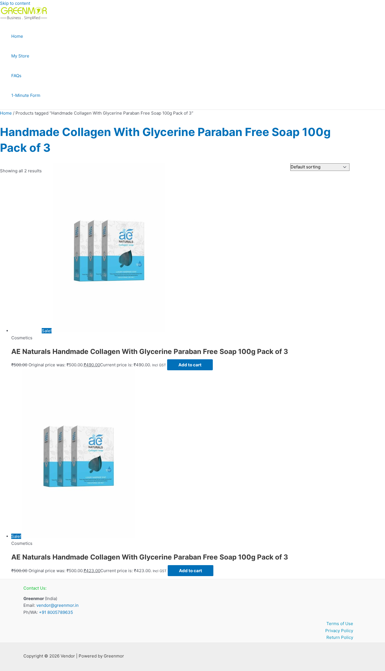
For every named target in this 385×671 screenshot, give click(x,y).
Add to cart (190, 364)
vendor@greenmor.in (57, 605)
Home (17, 36)
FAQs (16, 75)
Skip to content (15, 3)
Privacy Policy (339, 630)
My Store (20, 56)
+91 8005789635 (56, 612)
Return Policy (339, 637)
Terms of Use (339, 623)
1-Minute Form (25, 95)
